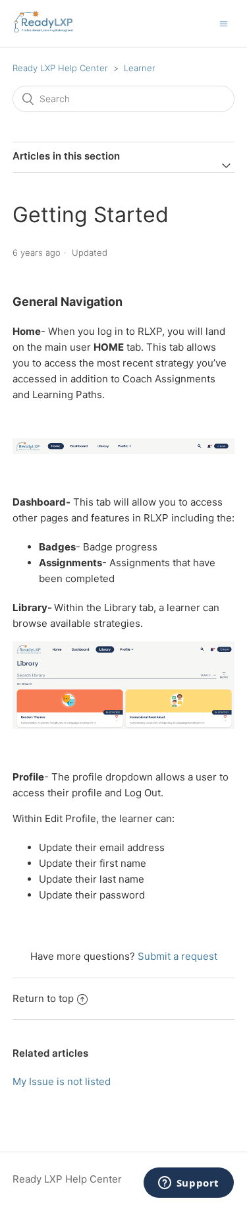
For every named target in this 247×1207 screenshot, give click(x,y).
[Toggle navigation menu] (223, 23)
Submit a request (177, 956)
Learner (139, 68)
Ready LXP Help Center (60, 68)
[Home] (43, 30)
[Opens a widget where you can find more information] (188, 1183)
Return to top (43, 998)
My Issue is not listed (62, 1081)
